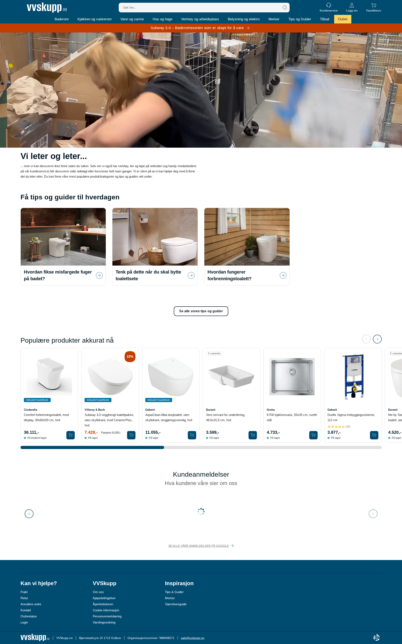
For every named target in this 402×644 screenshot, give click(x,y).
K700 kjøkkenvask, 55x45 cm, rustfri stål (292, 417)
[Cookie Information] (376, 637)
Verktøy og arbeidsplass (200, 19)
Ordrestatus (29, 616)
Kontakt (26, 610)
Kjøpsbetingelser (104, 598)
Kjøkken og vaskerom (94, 19)
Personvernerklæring (107, 616)
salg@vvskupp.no (192, 638)
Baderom (62, 19)
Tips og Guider (299, 19)
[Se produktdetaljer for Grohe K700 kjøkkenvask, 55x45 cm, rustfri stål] (292, 376)
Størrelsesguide (176, 604)
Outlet (342, 19)
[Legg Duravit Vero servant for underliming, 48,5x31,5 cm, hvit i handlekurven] (253, 435)
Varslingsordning (104, 622)
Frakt (24, 592)
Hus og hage (162, 19)
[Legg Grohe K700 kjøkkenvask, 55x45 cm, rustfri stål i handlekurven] (313, 435)
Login (24, 622)
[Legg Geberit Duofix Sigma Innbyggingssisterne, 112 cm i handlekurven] (374, 435)
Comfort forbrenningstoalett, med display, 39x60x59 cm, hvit (46, 417)
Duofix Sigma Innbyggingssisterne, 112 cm (351, 417)
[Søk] (285, 8)
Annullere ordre (31, 604)
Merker (274, 19)
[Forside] (47, 8)
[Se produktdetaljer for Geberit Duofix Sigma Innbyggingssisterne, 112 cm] (352, 376)
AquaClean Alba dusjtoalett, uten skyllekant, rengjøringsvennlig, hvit (168, 417)
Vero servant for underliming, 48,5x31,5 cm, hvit (225, 417)
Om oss (98, 592)
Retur (24, 598)
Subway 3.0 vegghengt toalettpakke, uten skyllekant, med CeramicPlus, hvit (109, 420)
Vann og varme (132, 19)
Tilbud (324, 19)
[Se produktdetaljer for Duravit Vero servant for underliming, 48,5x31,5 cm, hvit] (231, 376)
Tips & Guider (174, 592)
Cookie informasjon (106, 610)
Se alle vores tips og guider (201, 311)
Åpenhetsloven (103, 604)
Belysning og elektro (244, 19)
